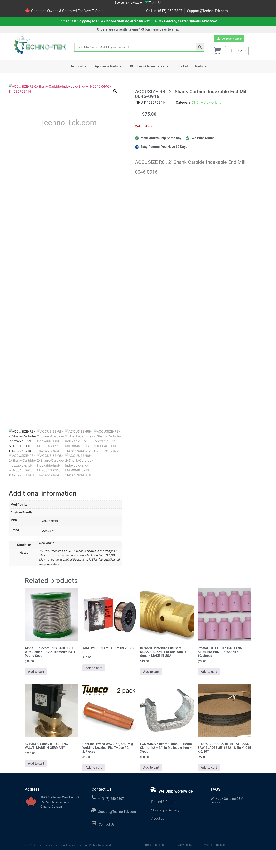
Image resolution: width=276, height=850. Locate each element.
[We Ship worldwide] (153, 789)
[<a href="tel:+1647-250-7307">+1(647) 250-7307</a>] (94, 797)
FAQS (215, 789)
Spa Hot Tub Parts (190, 66)
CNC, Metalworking (206, 102)
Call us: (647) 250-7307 (164, 11)
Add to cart (36, 672)
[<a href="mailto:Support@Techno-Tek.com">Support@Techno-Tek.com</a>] (94, 810)
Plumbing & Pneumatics (147, 66)
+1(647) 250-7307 (111, 799)
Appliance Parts (106, 66)
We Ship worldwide (176, 791)
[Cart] (217, 51)
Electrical (76, 66)
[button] (115, 91)
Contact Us (106, 824)
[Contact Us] (94, 823)
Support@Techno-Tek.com (207, 11)
